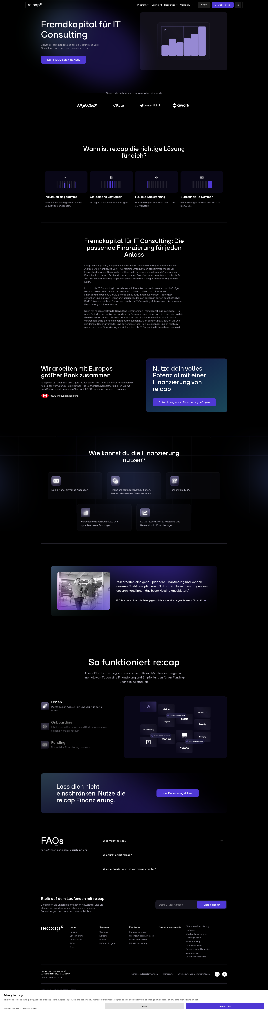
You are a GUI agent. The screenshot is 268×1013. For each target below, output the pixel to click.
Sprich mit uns (78, 849)
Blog (72, 947)
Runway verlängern (138, 932)
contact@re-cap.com (51, 977)
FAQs (72, 943)
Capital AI (157, 5)
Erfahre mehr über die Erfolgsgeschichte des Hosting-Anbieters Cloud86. (159, 600)
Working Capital (193, 938)
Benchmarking (76, 936)
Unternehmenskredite (196, 957)
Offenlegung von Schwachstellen (194, 974)
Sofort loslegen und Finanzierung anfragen (184, 402)
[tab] (76, 707)
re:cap (111, 846)
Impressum (168, 974)
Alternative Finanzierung (197, 926)
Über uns (103, 932)
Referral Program (107, 943)
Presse (102, 940)
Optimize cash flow (138, 940)
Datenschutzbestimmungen (145, 974)
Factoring (190, 930)
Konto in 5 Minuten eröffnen (63, 59)
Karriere (103, 936)
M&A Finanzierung (138, 943)
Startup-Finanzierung (196, 934)
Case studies (76, 940)
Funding (73, 932)
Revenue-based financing (198, 949)
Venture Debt (192, 953)
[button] (143, 5)
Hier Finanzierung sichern (177, 793)
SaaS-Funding (193, 942)
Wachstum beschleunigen (141, 936)
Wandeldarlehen (194, 945)
